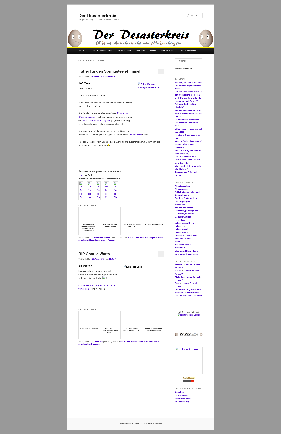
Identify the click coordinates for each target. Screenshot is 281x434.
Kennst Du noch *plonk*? (186, 100)
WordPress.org (182, 401)
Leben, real (98, 341)
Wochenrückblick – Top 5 (186, 250)
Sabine (178, 270)
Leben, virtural (181, 232)
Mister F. (111, 76)
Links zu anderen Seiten (102, 50)
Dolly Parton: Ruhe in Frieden (188, 97)
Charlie (123, 341)
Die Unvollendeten (188, 50)
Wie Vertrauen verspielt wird (188, 110)
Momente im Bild (183, 238)
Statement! (180, 247)
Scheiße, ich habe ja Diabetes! (188, 82)
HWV (142, 237)
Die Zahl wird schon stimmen (188, 91)
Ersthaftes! (180, 204)
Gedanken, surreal (183, 216)
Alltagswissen (181, 189)
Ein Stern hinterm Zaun (185, 156)
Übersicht (83, 50)
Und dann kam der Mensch (187, 119)
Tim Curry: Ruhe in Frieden (187, 94)
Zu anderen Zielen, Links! (186, 253)
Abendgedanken (182, 185)
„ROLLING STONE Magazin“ (96, 120)
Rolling (160, 237)
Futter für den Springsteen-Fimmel (109, 71)
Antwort (111, 240)
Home (81, 175)
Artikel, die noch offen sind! (187, 192)
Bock (177, 283)
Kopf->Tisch (180, 219)
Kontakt (153, 50)
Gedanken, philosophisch (186, 210)
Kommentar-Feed (183, 398)
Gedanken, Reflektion (184, 213)
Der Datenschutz (124, 50)
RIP (128, 341)
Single (91, 240)
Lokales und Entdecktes (186, 235)
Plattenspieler (135, 134)
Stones (140, 341)
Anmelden (179, 392)
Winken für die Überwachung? (188, 141)
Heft (137, 237)
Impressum (140, 50)
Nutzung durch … (168, 50)
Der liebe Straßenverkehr (186, 198)
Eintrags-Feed (181, 395)
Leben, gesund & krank (185, 222)
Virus (103, 240)
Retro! (177, 241)
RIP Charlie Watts (94, 253)
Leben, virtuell (181, 229)
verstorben (148, 341)
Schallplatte (83, 240)
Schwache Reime (183, 244)
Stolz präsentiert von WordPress (148, 423)
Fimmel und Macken (102, 237)
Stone (97, 240)
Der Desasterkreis (97, 15)
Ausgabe (131, 237)
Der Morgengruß (182, 201)
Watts (156, 341)
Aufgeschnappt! (182, 195)
